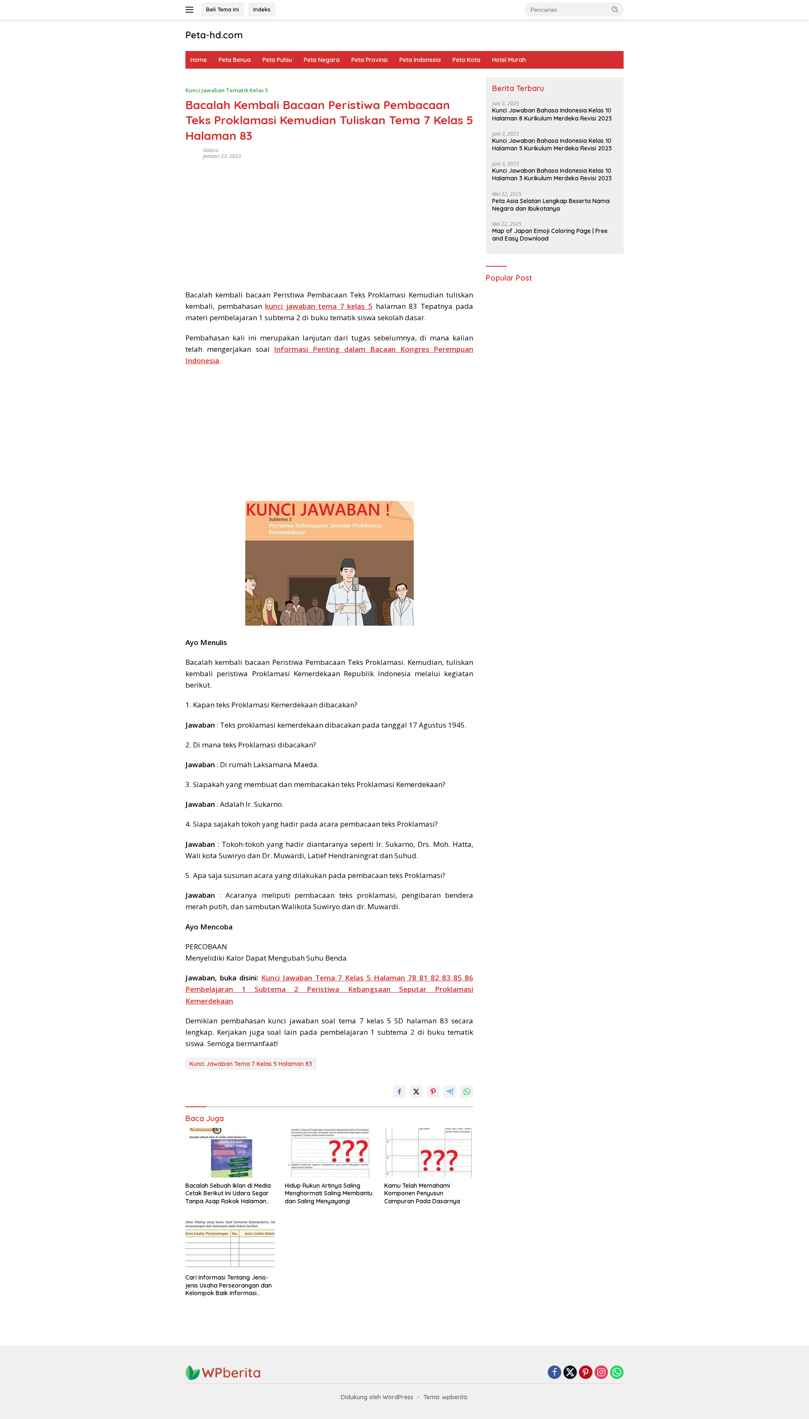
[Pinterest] (585, 1372)
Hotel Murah (509, 60)
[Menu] (191, 10)
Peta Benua (235, 60)
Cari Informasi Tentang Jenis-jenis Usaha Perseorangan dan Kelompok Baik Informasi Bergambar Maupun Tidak (228, 1285)
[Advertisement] (329, 222)
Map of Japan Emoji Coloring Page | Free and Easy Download (550, 234)
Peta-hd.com (214, 35)
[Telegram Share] (450, 1091)
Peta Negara (322, 60)
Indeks (262, 9)
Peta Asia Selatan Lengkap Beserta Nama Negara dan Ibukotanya (551, 204)
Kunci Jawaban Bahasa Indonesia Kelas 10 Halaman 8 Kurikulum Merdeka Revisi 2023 (552, 114)
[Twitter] (570, 1372)
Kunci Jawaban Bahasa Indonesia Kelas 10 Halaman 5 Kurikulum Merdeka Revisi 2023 (552, 144)
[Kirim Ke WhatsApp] (467, 1091)
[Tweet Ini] (416, 1091)
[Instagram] (601, 1372)
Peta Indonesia (420, 60)
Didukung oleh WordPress (377, 1397)
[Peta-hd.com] (223, 1372)
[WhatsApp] (617, 1372)
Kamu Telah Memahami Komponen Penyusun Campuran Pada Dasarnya (422, 1193)
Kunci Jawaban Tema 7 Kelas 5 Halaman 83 (251, 1064)
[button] (615, 9)
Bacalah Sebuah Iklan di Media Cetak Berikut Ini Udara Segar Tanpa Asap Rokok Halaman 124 (228, 1193)
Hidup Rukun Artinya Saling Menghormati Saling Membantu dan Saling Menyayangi (328, 1193)
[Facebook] (554, 1372)
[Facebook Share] (399, 1091)
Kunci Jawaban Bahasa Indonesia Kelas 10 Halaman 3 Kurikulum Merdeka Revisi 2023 (552, 174)
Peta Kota (466, 60)
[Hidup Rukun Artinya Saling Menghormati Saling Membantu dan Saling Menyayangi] (329, 1153)
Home (198, 60)
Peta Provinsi (369, 60)
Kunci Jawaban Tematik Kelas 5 (226, 90)
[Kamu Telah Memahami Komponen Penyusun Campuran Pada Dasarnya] (429, 1153)
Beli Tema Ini (222, 9)
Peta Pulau (277, 60)
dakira (210, 150)
